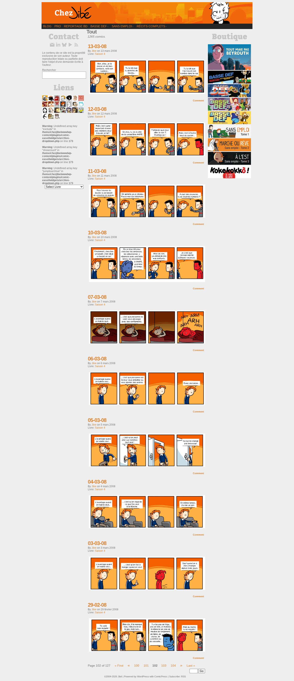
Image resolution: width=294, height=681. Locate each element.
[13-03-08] (147, 93)
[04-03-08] (147, 527)
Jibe (93, 50)
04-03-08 (97, 482)
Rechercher (49, 70)
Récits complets (152, 26)
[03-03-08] (147, 589)
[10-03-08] (147, 281)
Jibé (120, 676)
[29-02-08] (147, 650)
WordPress (143, 676)
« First (119, 665)
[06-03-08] (147, 404)
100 (136, 665)
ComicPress (160, 676)
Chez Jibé (147, 13)
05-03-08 (97, 420)
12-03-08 (97, 109)
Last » (191, 665)
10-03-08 (97, 232)
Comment (199, 100)
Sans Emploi (123, 26)
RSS (183, 676)
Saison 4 (100, 53)
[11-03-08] (147, 216)
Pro (57, 26)
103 (163, 665)
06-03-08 (97, 359)
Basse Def (99, 26)
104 (173, 665)
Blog (47, 26)
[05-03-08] (147, 465)
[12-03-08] (147, 155)
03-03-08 (97, 543)
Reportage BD (75, 26)
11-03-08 (97, 171)
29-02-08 (97, 605)
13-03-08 (97, 46)
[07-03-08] (147, 342)
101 (146, 665)
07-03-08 (97, 297)
